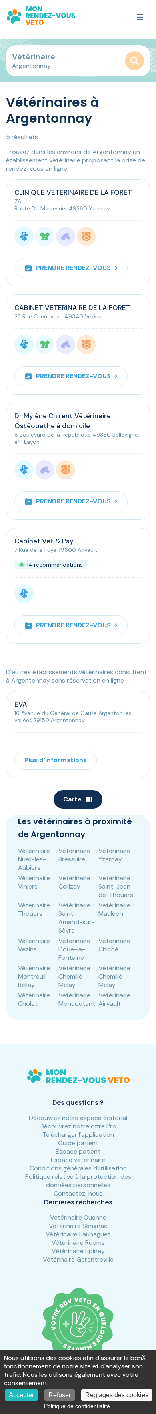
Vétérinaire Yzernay (114, 855)
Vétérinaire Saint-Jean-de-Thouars (116, 886)
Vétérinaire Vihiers (34, 882)
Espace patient (78, 1151)
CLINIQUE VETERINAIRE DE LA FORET (73, 192)
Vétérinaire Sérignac (78, 1226)
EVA (20, 704)
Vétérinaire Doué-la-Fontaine (74, 949)
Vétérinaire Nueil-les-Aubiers (34, 859)
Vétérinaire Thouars (34, 909)
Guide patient (78, 1143)
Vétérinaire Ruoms (78, 1242)
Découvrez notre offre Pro (78, 1126)
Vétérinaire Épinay (78, 1251)
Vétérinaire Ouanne (78, 1217)
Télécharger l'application (78, 1134)
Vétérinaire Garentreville (78, 1259)
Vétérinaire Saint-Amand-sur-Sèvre (76, 918)
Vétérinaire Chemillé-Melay (74, 976)
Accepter (21, 1395)
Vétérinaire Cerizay (74, 882)
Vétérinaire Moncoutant (76, 999)
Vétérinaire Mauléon (114, 909)
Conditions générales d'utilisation (78, 1168)
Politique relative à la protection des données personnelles (78, 1180)
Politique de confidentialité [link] (77, 1406)
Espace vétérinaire (78, 1160)
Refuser (59, 1395)
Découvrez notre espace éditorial (78, 1118)
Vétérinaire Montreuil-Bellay (34, 976)
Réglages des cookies (116, 1395)
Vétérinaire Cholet (34, 999)
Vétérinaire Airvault (114, 999)
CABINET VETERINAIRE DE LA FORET (72, 307)
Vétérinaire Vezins (34, 945)
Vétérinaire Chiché (114, 945)
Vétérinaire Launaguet (78, 1234)
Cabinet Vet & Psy (44, 541)
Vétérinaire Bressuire (74, 855)
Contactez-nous (78, 1193)
